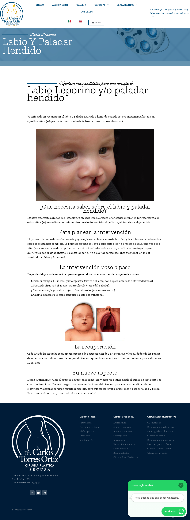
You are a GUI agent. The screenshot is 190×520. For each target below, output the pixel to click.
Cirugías (100, 5)
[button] (96, 22)
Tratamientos (125, 5)
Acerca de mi (60, 5)
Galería (81, 5)
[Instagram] (44, 492)
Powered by (136, 485)
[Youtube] (38, 492)
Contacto (87, 11)
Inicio (40, 5)
